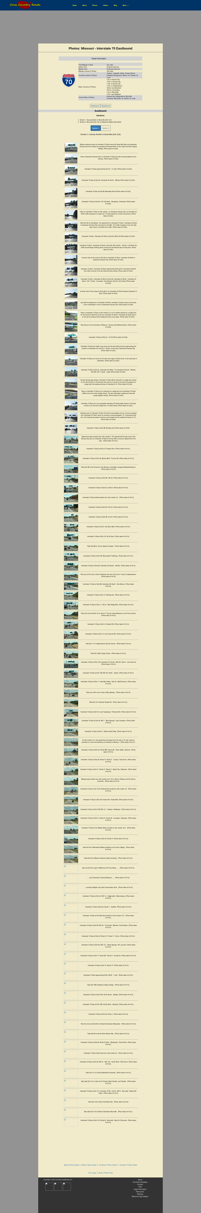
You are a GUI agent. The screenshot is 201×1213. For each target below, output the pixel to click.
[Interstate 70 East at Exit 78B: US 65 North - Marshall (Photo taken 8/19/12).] (71, 1005)
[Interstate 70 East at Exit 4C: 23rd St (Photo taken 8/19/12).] (71, 488)
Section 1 (95, 128)
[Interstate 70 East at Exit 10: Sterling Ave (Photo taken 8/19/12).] (71, 595)
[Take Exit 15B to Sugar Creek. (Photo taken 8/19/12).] (71, 654)
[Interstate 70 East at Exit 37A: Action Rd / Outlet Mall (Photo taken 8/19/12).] (71, 800)
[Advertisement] (100, 27)
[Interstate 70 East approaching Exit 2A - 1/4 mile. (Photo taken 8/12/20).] (71, 170)
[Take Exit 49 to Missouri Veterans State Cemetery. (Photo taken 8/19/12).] (71, 859)
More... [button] (125, 5)
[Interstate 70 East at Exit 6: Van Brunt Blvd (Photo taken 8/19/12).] (71, 527)
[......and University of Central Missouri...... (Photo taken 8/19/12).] (71, 878)
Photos (94, 5)
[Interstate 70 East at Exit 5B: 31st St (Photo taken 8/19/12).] (71, 518)
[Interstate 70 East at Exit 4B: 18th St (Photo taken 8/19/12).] (71, 479)
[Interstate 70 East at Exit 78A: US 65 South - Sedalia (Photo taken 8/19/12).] (71, 995)
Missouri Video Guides (89, 1165)
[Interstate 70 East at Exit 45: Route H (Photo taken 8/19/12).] (71, 839)
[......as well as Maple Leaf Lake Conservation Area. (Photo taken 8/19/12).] (71, 888)
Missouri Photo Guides (71, 1165)
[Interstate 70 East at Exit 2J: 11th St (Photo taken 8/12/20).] (71, 338)
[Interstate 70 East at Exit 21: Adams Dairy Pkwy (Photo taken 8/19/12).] (71, 732)
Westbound (106, 106)
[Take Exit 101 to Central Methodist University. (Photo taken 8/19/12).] (71, 1073)
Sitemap (140, 1194)
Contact (140, 1184)
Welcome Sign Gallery (140, 1196)
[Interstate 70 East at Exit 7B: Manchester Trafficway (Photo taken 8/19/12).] (71, 556)
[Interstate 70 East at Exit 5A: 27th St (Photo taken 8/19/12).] (71, 508)
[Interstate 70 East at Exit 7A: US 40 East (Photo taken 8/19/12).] (71, 537)
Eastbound (95, 106)
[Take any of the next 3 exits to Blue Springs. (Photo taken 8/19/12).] (71, 693)
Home (76, 5)
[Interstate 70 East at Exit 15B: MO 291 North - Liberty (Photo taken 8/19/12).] (71, 673)
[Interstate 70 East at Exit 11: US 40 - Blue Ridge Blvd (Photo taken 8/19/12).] (71, 605)
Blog (115, 5)
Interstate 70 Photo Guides (108, 1165)
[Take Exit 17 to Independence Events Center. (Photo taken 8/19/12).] (71, 644)
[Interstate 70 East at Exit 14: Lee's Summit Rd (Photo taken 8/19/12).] (71, 634)
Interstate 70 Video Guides (128, 1165)
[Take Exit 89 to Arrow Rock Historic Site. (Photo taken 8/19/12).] (71, 1034)
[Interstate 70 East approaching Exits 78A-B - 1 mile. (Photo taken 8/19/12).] (71, 976)
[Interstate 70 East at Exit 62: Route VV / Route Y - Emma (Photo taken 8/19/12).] (71, 937)
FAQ (140, 1187)
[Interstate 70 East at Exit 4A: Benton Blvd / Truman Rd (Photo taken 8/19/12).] (71, 459)
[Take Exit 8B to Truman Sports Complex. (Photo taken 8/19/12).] (71, 547)
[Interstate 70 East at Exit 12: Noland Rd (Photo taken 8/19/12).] (71, 625)
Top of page (92, 1173)
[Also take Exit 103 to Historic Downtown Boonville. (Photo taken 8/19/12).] (71, 1112)
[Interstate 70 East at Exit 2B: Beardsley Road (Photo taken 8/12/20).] (71, 192)
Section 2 (106, 128)
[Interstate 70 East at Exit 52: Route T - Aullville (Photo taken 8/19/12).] (71, 907)
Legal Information (140, 1189)
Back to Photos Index (106, 1173)
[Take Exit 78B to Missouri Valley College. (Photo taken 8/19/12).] (71, 985)
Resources (140, 1191)
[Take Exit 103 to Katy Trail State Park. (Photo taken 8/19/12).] (71, 1102)
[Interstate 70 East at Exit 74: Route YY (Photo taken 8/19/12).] (71, 966)
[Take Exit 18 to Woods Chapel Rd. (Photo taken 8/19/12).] (71, 703)
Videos (105, 5)
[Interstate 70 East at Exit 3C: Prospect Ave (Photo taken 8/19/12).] (71, 449)
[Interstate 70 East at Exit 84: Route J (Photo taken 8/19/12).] (71, 1015)
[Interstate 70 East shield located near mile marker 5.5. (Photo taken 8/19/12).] (71, 498)
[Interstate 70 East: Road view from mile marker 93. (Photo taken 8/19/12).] (71, 1054)
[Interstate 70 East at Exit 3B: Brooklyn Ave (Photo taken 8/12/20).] (71, 429)
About (84, 5)
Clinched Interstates (140, 1182)
